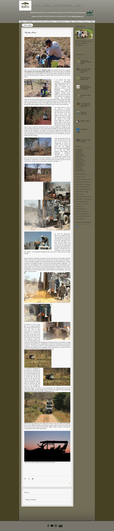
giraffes (85, 211)
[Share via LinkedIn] (32, 478)
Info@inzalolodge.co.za (77, 16)
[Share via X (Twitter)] (29, 478)
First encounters (80, 184)
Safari (77, 201)
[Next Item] (90, 34)
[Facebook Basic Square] (76, 226)
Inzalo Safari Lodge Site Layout (83, 189)
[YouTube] (52, 525)
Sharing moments (84, 201)
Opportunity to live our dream (83, 196)
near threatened (80, 218)
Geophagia (88, 184)
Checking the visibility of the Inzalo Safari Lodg (84, 179)
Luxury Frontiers (80, 194)
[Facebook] (48, 525)
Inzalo (77, 187)
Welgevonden (79, 206)
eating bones (79, 211)
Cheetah (78, 182)
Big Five (83, 177)
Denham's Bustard (85, 182)
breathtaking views (80, 209)
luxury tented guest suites (82, 213)
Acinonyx (78, 177)
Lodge (86, 191)
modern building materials (82, 216)
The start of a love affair (82, 204)
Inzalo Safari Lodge (84, 187)
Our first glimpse (87, 199)
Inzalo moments (80, 191)
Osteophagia (79, 199)
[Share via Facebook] (25, 478)
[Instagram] (55, 525)
